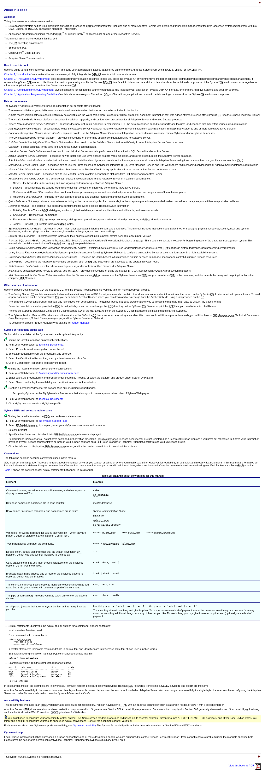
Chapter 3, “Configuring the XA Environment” (29, 89)
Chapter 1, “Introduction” (17, 74)
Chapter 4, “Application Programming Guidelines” (32, 94)
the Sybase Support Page (53, 420)
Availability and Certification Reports (59, 373)
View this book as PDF (242, 765)
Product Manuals (79, 322)
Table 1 (8, 470)
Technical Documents (51, 344)
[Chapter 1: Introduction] (260, 3)
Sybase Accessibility (84, 725)
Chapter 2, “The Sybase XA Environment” (27, 78)
